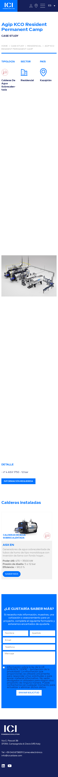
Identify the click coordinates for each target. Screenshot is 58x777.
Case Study (17, 46)
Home (4, 46)
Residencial (34, 46)
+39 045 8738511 (14, 752)
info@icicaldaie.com (11, 755)
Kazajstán (45, 80)
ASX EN (8, 545)
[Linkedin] (3, 765)
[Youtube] (9, 765)
